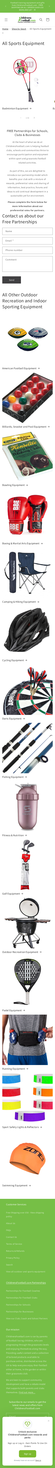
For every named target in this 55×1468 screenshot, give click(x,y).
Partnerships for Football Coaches (23, 1290)
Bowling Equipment (13, 485)
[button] (6, 19)
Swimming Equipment (15, 1185)
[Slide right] (34, 117)
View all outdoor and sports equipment (25, 1271)
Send (11, 279)
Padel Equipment (12, 1010)
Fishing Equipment (13, 777)
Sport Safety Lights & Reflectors (20, 1127)
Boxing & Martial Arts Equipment (21, 543)
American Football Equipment (19, 368)
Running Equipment (13, 1068)
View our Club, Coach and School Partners (27, 1318)
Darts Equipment (12, 718)
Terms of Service (14, 1244)
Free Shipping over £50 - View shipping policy (25, 1214)
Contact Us (11, 1237)
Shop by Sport (19, 28)
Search (9, 1264)
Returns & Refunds (15, 1251)
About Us (10, 1223)
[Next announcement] (49, 6)
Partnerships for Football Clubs (21, 1297)
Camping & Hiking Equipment (19, 601)
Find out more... (27, 1392)
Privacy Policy (12, 1257)
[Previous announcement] (5, 6)
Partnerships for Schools (18, 1304)
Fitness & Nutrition (13, 835)
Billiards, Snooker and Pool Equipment (24, 426)
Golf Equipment (11, 893)
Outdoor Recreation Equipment (20, 952)
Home (5, 28)
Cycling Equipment (13, 660)
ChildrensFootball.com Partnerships (26, 1282)
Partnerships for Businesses (19, 1311)
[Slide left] (20, 117)
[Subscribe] (45, 1416)
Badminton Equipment (15, 108)
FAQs (8, 1230)
